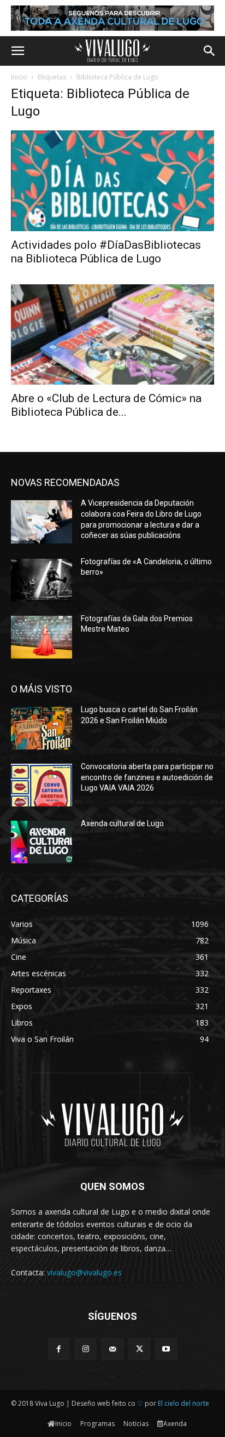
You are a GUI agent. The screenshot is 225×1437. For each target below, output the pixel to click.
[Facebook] (58, 1349)
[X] (139, 1349)
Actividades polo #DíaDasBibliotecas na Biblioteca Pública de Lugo (106, 251)
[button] (17, 51)
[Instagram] (85, 1349)
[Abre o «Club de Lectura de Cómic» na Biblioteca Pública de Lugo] (112, 334)
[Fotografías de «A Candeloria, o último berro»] (41, 580)
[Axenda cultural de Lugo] (41, 842)
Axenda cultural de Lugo (122, 823)
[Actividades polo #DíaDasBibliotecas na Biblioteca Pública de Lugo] (112, 180)
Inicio (19, 77)
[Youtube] (166, 1349)
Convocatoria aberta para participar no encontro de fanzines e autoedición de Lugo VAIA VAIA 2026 (147, 777)
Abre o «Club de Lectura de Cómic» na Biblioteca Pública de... (106, 405)
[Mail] (112, 1349)
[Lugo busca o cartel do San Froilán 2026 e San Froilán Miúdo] (41, 728)
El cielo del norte (183, 1403)
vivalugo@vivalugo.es (84, 1272)
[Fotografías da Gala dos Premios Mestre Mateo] (41, 637)
